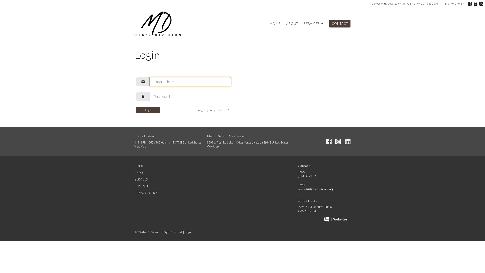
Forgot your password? (213, 110)
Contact (340, 24)
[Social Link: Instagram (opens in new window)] (475, 4)
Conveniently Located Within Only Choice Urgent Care (405, 3)
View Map (140, 146)
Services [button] (141, 179)
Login (148, 110)
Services (312, 24)
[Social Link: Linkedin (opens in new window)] (481, 4)
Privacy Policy (146, 193)
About (292, 24)
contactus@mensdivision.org (315, 189)
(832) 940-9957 (454, 3)
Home (275, 24)
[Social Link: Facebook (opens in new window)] (470, 4)
